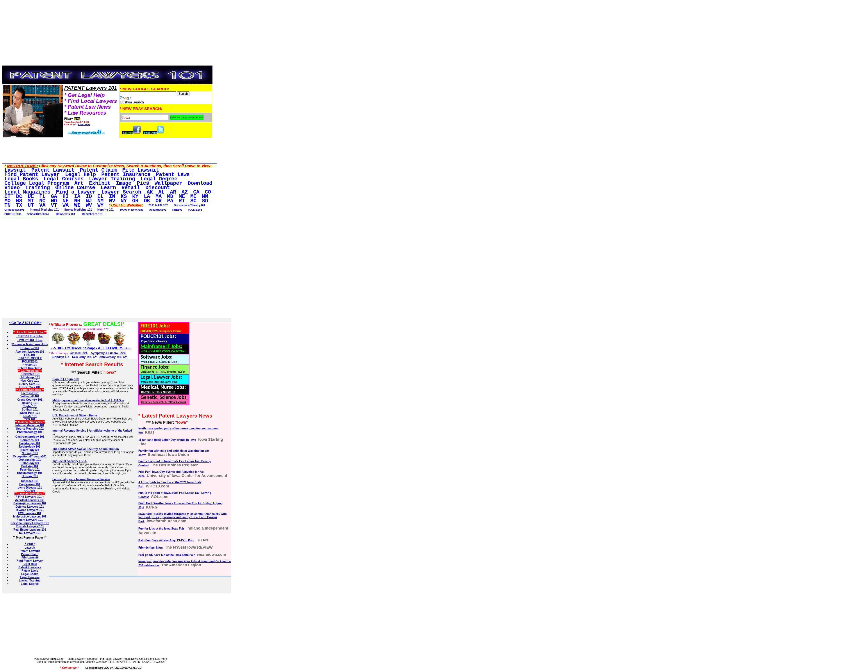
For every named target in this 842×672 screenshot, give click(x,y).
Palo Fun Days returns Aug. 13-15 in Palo (166, 540)
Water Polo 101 (30, 412)
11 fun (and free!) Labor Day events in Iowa (167, 439)
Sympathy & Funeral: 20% (108, 353)
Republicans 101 (92, 214)
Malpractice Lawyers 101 (29, 516)
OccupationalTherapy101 (189, 205)
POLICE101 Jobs (30, 340)
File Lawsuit (29, 557)
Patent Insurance (29, 567)
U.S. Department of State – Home (74, 415)
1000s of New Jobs (131, 209)
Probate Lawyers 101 (30, 526)
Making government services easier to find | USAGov (88, 400)
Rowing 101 (30, 403)
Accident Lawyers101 (30, 351)
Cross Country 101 (29, 399)
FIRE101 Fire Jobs (29, 336)
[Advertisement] (107, 35)
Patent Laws (29, 570)
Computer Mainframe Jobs (30, 344)
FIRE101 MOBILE (30, 358)
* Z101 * (29, 544)
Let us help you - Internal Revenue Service (81, 479)
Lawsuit (30, 547)
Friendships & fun (150, 547)
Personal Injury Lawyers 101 (30, 523)
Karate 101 (30, 416)
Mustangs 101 (30, 377)
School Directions (38, 214)
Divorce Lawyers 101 (30, 510)
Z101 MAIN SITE (158, 205)
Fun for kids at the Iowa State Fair (161, 528)
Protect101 (30, 364)
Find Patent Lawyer (30, 560)
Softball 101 (30, 409)
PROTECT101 (12, 214)
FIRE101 (177, 209)
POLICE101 (195, 209)
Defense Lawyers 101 (30, 506)
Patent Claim (29, 554)
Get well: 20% (79, 353)
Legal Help (30, 564)
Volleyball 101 (29, 396)
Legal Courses (29, 577)
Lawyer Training (30, 580)
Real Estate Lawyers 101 (29, 529)
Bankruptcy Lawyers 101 (29, 503)
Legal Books (29, 574)
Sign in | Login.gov (65, 379)
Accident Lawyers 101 (30, 500)
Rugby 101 (30, 406)
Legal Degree (30, 583)
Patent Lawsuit (30, 551)
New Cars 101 (30, 380)
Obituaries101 (157, 209)
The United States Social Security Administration (85, 449)
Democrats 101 (65, 214)
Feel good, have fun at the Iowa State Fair (166, 554)
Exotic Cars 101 (29, 387)
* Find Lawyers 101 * (30, 496)
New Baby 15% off (84, 357)
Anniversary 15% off (113, 357)
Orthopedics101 (14, 209)
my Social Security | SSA (69, 461)
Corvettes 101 (30, 374)
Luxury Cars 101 (30, 384)
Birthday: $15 (60, 357)
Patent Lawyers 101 (30, 519)
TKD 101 (29, 419)
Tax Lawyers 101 (30, 533)
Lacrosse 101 (30, 393)
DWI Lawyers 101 (29, 513)
